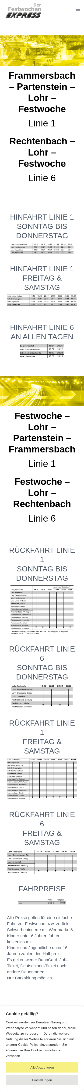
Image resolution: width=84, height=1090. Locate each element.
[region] (42, 1048)
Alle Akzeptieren (42, 1067)
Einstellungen (42, 1080)
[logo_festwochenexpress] (23, 5)
